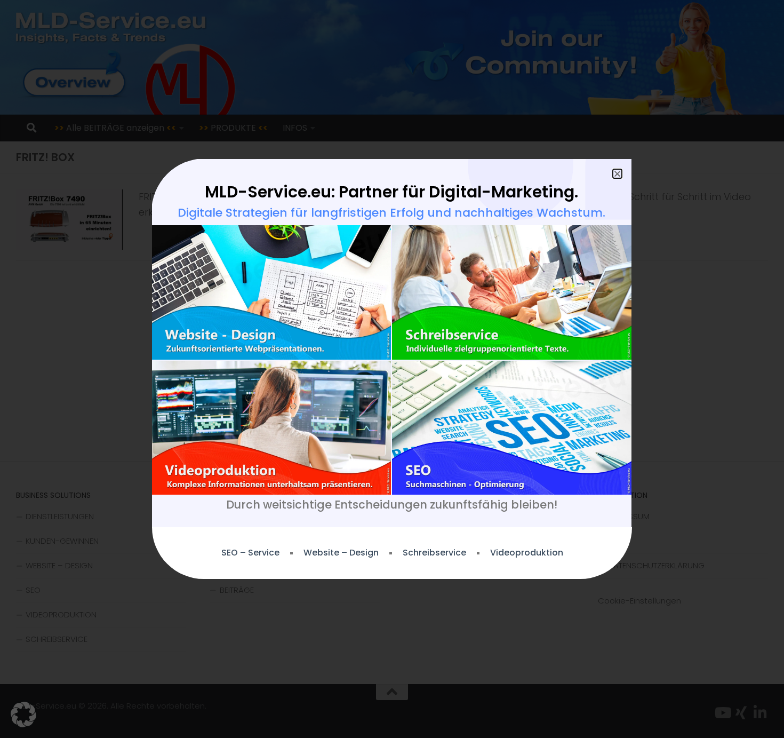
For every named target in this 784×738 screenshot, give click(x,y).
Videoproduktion (526, 553)
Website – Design (341, 553)
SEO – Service (250, 553)
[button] (23, 714)
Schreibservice (434, 553)
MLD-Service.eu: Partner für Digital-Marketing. (391, 191)
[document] (392, 369)
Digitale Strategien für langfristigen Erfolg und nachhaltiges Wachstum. (391, 212)
